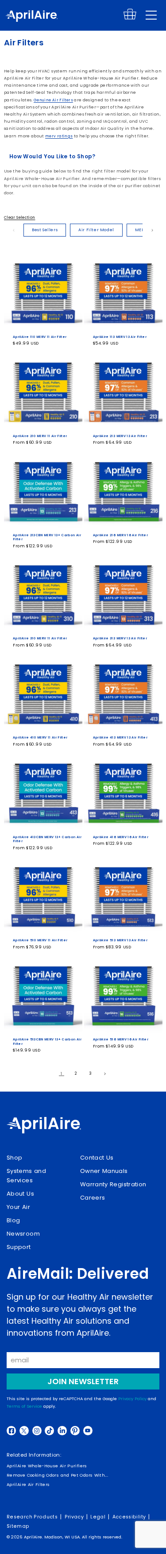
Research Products (32, 1517)
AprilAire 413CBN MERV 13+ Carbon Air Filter (47, 839)
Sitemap (18, 1526)
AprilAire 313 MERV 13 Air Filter (120, 638)
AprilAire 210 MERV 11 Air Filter (40, 436)
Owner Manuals (104, 1171)
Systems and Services (26, 1176)
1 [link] (61, 1073)
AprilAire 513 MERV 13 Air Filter (120, 940)
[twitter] (24, 1430)
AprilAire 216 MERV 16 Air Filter (120, 535)
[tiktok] (49, 1430)
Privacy (74, 1517)
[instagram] (37, 1430)
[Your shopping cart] (130, 18)
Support (19, 1247)
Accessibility (129, 1517)
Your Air (18, 1207)
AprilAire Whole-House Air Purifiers (47, 1466)
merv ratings (59, 136)
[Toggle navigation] (151, 15)
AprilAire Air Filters (28, 1484)
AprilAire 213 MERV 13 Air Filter (120, 436)
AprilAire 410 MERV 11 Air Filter (40, 737)
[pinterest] (75, 1430)
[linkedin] (62, 1430)
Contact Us (97, 1157)
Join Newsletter (83, 1381)
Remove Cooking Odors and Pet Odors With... (57, 1475)
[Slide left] (13, 230)
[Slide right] (152, 230)
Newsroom (23, 1233)
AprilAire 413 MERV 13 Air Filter (120, 737)
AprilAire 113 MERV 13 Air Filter (120, 337)
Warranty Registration (113, 1184)
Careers (92, 1197)
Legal (97, 1517)
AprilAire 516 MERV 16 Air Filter (121, 1039)
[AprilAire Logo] (31, 16)
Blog (13, 1220)
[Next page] (104, 1073)
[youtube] (88, 1430)
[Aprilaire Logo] (44, 1126)
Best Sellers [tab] (45, 230)
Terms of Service (24, 1406)
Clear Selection (19, 217)
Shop (14, 1157)
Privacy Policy (132, 1398)
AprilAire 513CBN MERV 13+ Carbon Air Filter (47, 1041)
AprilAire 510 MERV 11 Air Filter (40, 940)
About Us (20, 1193)
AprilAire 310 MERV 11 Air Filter (40, 638)
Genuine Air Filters (53, 100)
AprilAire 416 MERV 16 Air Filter (121, 837)
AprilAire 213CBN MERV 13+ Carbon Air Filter (47, 537)
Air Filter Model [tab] (96, 230)
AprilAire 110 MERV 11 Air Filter (40, 337)
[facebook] (11, 1430)
